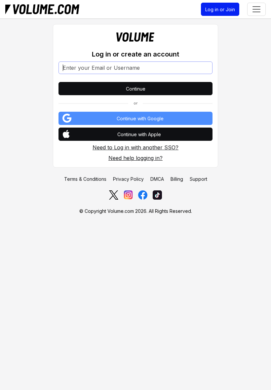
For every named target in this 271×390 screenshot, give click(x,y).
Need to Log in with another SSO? (135, 147)
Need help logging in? (135, 158)
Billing (177, 179)
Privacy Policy (128, 179)
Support (198, 179)
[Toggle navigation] (256, 9)
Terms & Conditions (85, 179)
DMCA (157, 179)
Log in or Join (220, 9)
